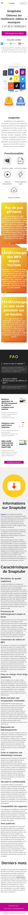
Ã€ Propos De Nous (13, 905)
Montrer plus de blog (14, 462)
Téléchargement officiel (14, 33)
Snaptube (3, 514)
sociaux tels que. (20, 877)
